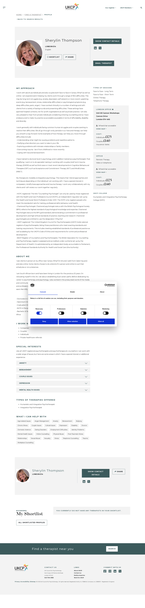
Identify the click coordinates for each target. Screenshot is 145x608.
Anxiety (22, 363)
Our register (110, 8)
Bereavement (25, 370)
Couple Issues (25, 376)
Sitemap (32, 581)
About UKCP (78, 570)
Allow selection (72, 321)
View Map (100, 129)
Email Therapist (103, 63)
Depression (24, 383)
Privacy (17, 581)
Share (70, 57)
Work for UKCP (79, 577)
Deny (44, 321)
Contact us (77, 573)
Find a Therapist (33, 15)
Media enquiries (79, 575)
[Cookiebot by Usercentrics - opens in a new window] (106, 285)
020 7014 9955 (49, 577)
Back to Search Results (30, 19)
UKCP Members (126, 8)
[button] (140, 7)
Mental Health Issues (29, 390)
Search (112, 549)
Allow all (101, 321)
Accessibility (25, 581)
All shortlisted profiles (31, 522)
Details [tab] (72, 292)
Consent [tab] (43, 292)
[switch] (61, 313)
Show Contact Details (107, 41)
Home (19, 15)
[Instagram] (110, 571)
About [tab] (102, 292)
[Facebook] (105, 571)
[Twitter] (100, 48)
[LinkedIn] (95, 48)
